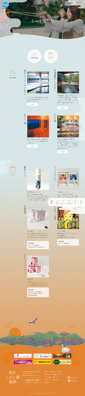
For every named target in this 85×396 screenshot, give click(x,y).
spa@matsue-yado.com (32, 375)
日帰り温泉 (55, 380)
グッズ (61, 380)
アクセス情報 (47, 377)
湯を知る (59, 371)
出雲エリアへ (56, 377)
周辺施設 (55, 374)
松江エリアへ (47, 380)
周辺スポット (47, 374)
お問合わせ (47, 382)
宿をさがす (53, 371)
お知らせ (46, 371)
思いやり (60, 374)
